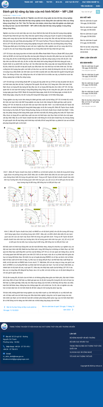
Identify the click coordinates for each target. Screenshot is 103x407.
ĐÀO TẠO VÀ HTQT (72, 2)
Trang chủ (28, 2)
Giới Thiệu (39, 2)
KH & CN (59, 2)
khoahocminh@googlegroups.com (16, 359)
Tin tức (49, 2)
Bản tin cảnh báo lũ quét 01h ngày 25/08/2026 (88, 41)
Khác (98, 6)
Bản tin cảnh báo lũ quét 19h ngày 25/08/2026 (88, 22)
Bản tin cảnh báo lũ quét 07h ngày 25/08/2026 (88, 35)
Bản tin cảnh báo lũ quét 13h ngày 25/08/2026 (88, 28)
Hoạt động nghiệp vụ (90, 2)
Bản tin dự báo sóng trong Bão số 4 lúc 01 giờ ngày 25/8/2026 (89, 49)
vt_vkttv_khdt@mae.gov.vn (13, 356)
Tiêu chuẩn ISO (86, 6)
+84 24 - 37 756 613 (10, 349)
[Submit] (98, 12)
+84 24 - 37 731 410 (22, 347)
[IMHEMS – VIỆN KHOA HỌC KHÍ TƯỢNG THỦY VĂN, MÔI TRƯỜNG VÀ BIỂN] (6, 4)
